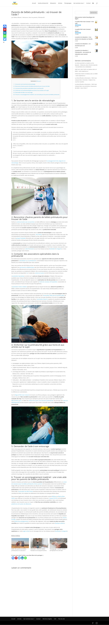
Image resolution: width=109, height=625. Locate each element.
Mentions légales (47, 619)
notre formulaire (29, 249)
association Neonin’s (42, 299)
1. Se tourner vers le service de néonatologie (24, 84)
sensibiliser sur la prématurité (28, 260)
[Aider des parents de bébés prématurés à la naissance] (20, 543)
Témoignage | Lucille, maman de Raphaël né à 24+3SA (58, 549)
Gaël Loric (77, 69)
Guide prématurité (43, 3)
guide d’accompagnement (21, 521)
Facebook (51, 249)
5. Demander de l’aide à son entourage (22, 92)
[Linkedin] (22, 558)
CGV (55, 619)
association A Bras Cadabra (19, 286)
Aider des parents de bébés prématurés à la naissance (18, 549)
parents (40, 484)
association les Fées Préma (26, 491)
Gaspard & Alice (53, 498)
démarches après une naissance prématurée (41, 400)
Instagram (59, 249)
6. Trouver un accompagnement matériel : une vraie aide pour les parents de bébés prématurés (36, 94)
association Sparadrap (18, 276)
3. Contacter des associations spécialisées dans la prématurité (28, 88)
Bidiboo (54, 496)
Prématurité (41, 17)
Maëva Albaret (17, 17)
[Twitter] (19, 558)
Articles (60, 3)
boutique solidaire (60, 523)
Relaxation (53, 3)
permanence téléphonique (27, 267)
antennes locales (39, 273)
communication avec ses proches (25, 222)
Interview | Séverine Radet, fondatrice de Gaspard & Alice (39, 549)
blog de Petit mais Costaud (22, 395)
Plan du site (61, 619)
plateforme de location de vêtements (21, 504)
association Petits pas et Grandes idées (53, 295)
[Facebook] (13, 558)
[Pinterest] (16, 558)
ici (27, 273)
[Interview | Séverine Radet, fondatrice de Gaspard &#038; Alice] (39, 543)
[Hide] (3, 42)
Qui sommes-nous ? (78, 3)
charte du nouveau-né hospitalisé (48, 282)
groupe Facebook (20, 238)
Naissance (25, 17)
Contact (88, 3)
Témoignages (67, 3)
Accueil (34, 3)
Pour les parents (33, 17)
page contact (26, 531)
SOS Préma (39, 234)
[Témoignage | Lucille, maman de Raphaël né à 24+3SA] (58, 543)
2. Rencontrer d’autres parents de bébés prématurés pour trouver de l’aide (31, 86)
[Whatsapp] (25, 558)
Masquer (39, 81)
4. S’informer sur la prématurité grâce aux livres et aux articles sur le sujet (31, 90)
